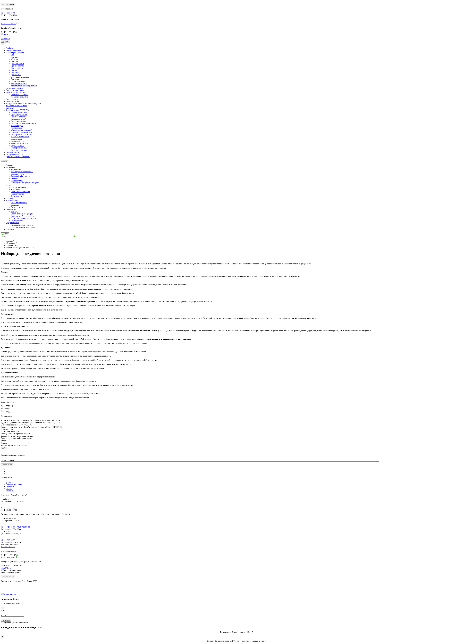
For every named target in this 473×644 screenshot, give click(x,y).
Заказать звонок (8, 4)
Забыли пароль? (21, 445)
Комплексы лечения (14, 88)
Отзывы (9, 198)
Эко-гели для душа (19, 150)
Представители (12, 223)
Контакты (10, 229)
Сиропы (9, 108)
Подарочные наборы (14, 154)
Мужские (15, 59)
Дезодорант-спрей (18, 119)
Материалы (11, 167)
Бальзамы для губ (18, 139)
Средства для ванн (18, 121)
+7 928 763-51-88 (23, 527)
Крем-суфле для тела (19, 143)
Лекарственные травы (15, 90)
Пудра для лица (17, 146)
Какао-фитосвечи (13, 99)
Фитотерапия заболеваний (22, 172)
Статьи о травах (17, 174)
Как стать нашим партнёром (23, 227)
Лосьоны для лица (18, 117)
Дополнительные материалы (18, 157)
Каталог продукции (14, 50)
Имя (3, 610)
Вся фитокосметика (19, 112)
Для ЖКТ (15, 70)
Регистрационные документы (23, 218)
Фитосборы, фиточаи (15, 52)
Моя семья (15, 189)
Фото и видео (16, 196)
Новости (14, 178)
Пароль (4, 443)
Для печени (16, 75)
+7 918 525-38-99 (8, 540)
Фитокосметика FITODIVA (17, 110)
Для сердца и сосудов (20, 77)
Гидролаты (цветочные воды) (23, 123)
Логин (3, 440)
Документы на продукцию (22, 214)
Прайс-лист (11, 48)
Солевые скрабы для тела (21, 132)
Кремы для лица (18, 141)
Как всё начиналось (19, 187)
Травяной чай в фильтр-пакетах (24, 86)
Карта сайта (16, 169)
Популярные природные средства (25, 183)
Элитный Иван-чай (19, 83)
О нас (8, 185)
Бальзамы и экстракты (15, 92)
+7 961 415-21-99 (8, 527)
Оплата (9, 489)
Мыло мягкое (16, 128)
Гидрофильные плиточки (21, 134)
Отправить (6, 620)
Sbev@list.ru (6, 568)
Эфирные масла (12, 152)
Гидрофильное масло (19, 148)
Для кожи (15, 79)
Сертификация (17, 220)
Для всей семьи (17, 64)
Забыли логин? (7, 445)
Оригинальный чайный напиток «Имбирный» (20, 343)
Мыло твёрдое (17, 126)
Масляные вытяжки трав (16, 106)
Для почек (15, 72)
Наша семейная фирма (20, 192)
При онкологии (17, 66)
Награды (14, 212)
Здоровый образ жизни (20, 176)
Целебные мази (12, 101)
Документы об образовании (22, 216)
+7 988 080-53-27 (8, 508)
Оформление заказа (19, 203)
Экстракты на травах (19, 95)
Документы (11, 209)
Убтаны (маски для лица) (21, 130)
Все (12, 55)
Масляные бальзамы (19, 97)
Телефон (5, 615)
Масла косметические (20, 137)
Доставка (15, 205)
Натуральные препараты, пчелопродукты (23, 103)
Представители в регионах (22, 225)
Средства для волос (19, 115)
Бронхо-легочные (18, 81)
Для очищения (17, 68)
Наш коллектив (17, 194)
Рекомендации (17, 180)
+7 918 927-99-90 (8, 557)
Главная (9, 165)
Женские (14, 57)
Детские (14, 61)
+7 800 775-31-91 (8, 547)
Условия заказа (12, 200)
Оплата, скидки (17, 207)
